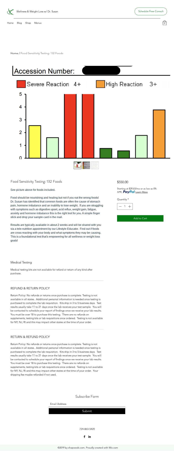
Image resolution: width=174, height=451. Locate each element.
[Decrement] (120, 206)
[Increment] (130, 206)
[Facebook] (84, 436)
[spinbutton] (125, 206)
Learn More (141, 192)
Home (14, 53)
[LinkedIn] (89, 436)
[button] (165, 22)
